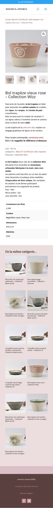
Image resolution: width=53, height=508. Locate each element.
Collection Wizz (21, 155)
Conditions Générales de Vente (26, 486)
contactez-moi (35, 137)
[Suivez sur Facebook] (24, 501)
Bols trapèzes (34, 19)
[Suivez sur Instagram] (29, 501)
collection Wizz (29, 127)
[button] (43, 34)
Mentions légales (26, 493)
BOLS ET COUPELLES (20, 19)
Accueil (8, 19)
